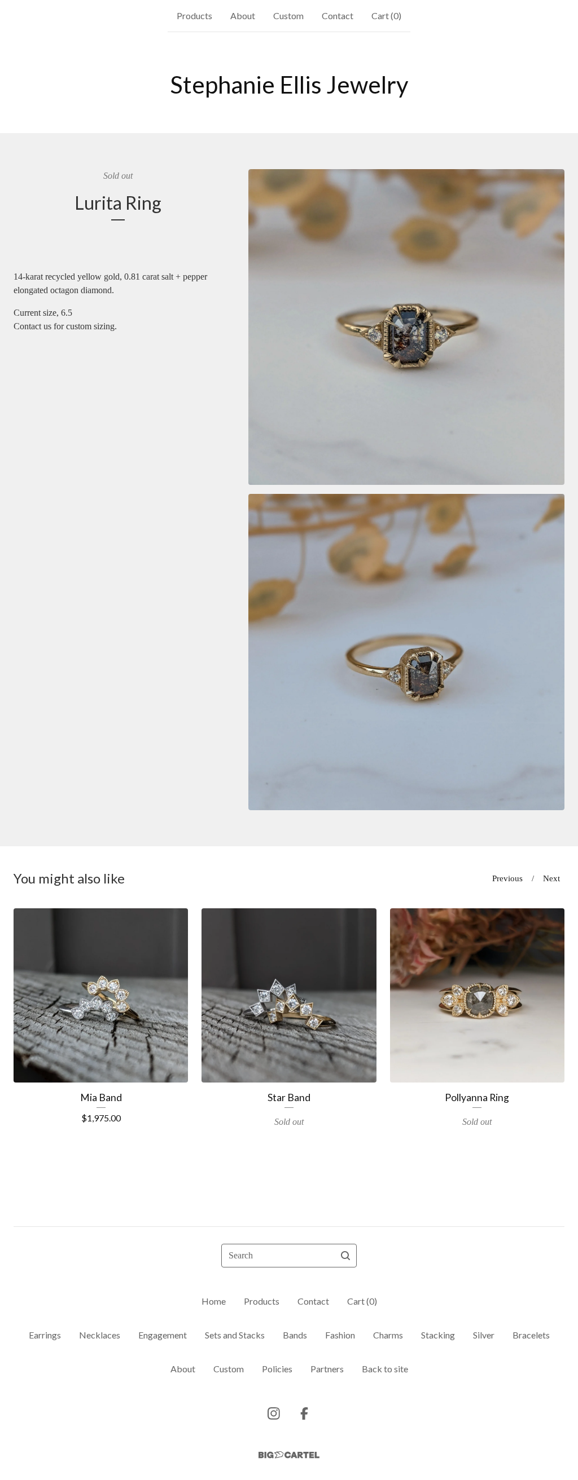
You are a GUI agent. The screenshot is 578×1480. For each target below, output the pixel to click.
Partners (327, 1368)
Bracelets (531, 1334)
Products (194, 15)
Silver (483, 1334)
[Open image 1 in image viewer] (406, 327)
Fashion (340, 1334)
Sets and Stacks (235, 1334)
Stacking (438, 1334)
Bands (295, 1334)
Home (214, 1301)
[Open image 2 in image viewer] (406, 652)
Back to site (385, 1368)
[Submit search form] (345, 1255)
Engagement (162, 1334)
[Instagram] (274, 1413)
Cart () (386, 15)
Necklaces (99, 1334)
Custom (288, 15)
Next (551, 878)
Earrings (45, 1334)
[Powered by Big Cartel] (289, 1455)
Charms (388, 1334)
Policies (277, 1368)
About (242, 15)
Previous (507, 878)
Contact (337, 15)
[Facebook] (304, 1413)
